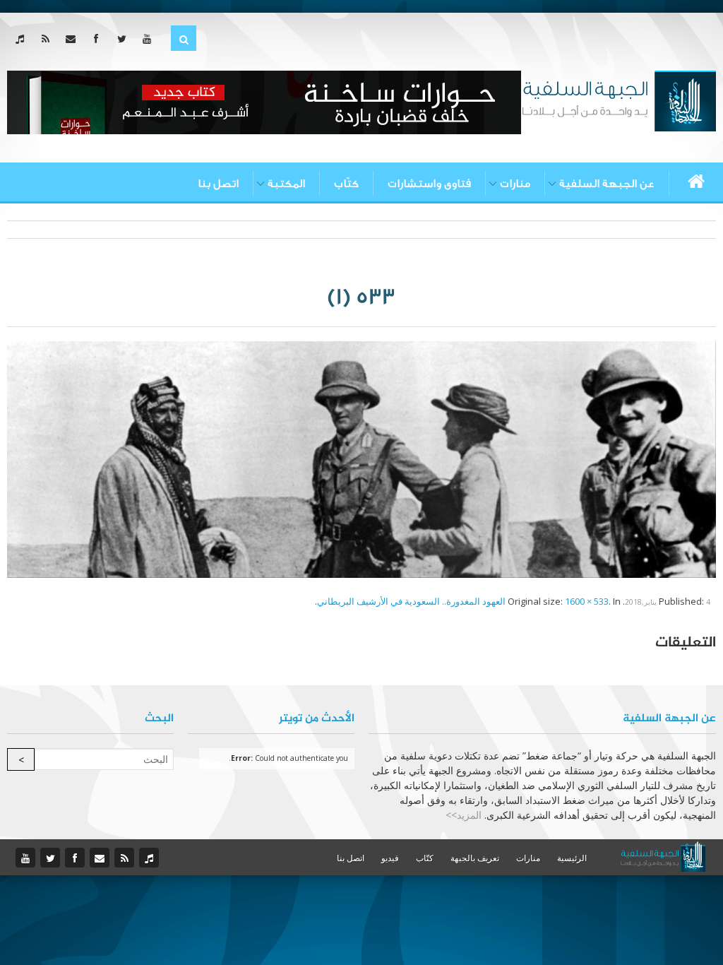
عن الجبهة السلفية (607, 183)
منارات (515, 183)
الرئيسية (572, 858)
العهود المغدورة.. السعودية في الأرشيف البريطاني (411, 601)
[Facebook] (99, 38)
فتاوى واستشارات (429, 183)
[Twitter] (124, 38)
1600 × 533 (587, 601)
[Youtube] (150, 38)
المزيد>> (464, 815)
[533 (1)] (361, 458)
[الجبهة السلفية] (619, 99)
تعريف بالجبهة (474, 858)
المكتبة (286, 183)
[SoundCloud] (22, 38)
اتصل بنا (218, 183)
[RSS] (48, 38)
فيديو (390, 858)
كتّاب (346, 183)
